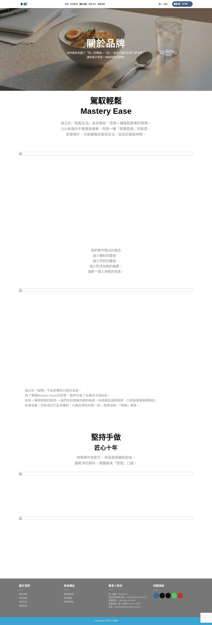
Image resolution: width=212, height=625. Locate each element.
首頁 (67, 4)
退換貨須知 (69, 602)
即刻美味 (74, 4)
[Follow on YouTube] (180, 595)
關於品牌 (83, 4)
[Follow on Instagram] (156, 595)
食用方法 (92, 4)
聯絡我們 (101, 4)
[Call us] (174, 595)
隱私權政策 (69, 594)
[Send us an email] (168, 595)
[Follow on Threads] (162, 595)
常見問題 (68, 598)
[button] (163, 4)
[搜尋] (62, 4)
